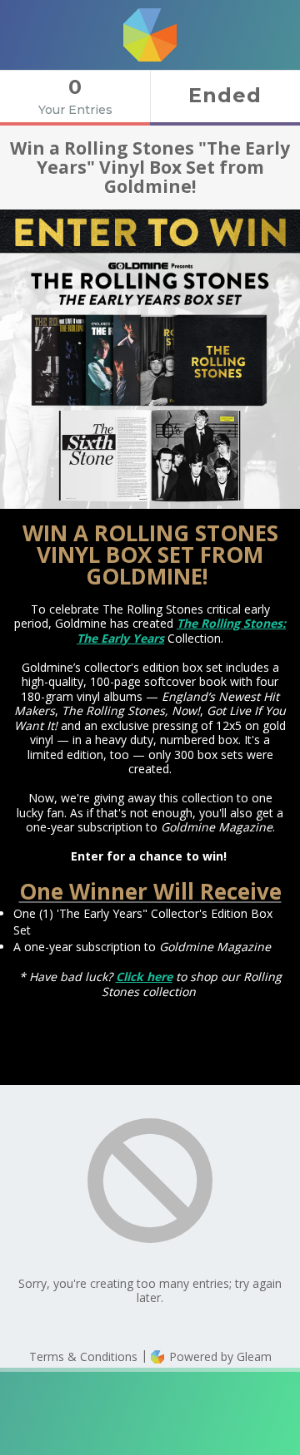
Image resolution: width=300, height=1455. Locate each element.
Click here (144, 976)
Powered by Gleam (219, 1356)
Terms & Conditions (83, 1356)
